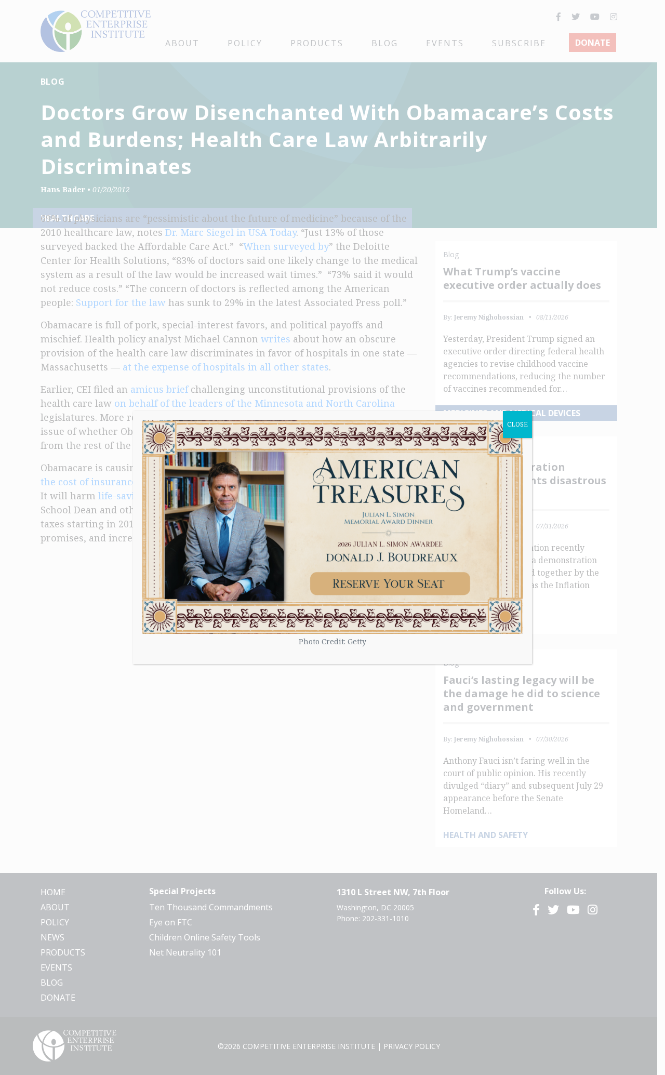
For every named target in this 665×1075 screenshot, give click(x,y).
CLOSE (517, 424)
